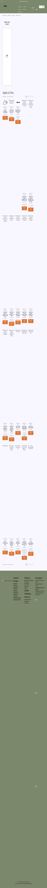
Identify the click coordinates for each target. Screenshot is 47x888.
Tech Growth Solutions (27, 883)
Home (5, 15)
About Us (15, 594)
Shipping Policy (17, 598)
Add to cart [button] (5, 118)
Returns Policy (17, 599)
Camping (15, 587)
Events (24, 6)
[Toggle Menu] (1, 1)
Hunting (15, 590)
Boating (15, 585)
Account (19, 9)
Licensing (19, 6)
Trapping (15, 592)
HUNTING (9, 15)
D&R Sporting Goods (23, 1)
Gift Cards (20, 11)
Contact (24, 9)
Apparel (15, 583)
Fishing (15, 589)
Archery (13, 15)
